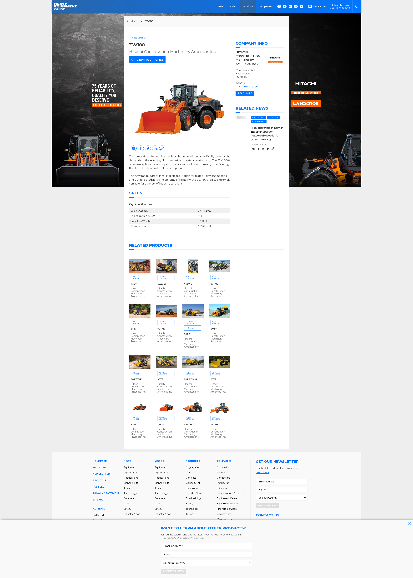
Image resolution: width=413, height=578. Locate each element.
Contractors (223, 477)
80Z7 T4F (136, 379)
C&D (126, 503)
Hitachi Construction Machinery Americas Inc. (173, 51)
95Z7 (213, 379)
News (221, 6)
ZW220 (135, 424)
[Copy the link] (162, 148)
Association (223, 467)
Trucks (127, 488)
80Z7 (214, 328)
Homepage (100, 461)
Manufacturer (224, 519)
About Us (99, 480)
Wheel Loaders (138, 38)
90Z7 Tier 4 (190, 379)
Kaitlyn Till (98, 515)
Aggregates (130, 472)
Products (248, 6)
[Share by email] (134, 148)
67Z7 (133, 328)
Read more (245, 93)
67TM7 (214, 283)
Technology (130, 493)
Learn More (262, 472)
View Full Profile (147, 59)
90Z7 (160, 379)
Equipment (273, 118)
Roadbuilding (131, 477)
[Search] (357, 6)
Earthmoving (258, 121)
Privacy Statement (106, 493)
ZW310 (188, 424)
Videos (234, 6)
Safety (127, 509)
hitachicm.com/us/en (247, 86)
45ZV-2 (188, 283)
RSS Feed (99, 487)
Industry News (132, 514)
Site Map (98, 499)
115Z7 (134, 283)
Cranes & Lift (258, 118)
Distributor (223, 483)
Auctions (222, 472)
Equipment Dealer (227, 498)
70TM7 (161, 328)
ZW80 (214, 424)
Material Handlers (190, 322)
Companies (265, 6)
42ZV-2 (161, 283)
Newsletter (101, 474)
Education (222, 488)
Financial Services (227, 509)
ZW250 (161, 424)
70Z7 (187, 334)
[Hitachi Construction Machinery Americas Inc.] (275, 58)
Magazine (99, 467)
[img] (241, 117)
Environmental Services (230, 493)
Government (224, 514)
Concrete (129, 498)
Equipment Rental (227, 503)
